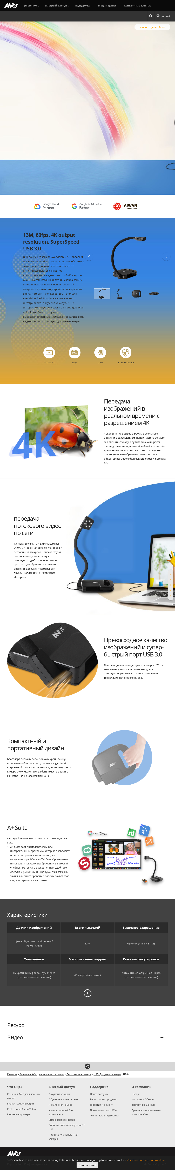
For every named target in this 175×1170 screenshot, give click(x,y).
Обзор (135, 1094)
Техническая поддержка (104, 1115)
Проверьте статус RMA (103, 1110)
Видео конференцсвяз (62, 1119)
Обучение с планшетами (63, 1099)
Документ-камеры (59, 1094)
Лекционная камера (60, 1104)
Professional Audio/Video (21, 1109)
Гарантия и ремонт (101, 1104)
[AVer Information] (11, 5)
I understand (87, 1165)
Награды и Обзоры (143, 1099)
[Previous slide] (89, 256)
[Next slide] (166, 256)
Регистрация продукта (103, 1099)
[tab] (170, 574)
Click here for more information (146, 1160)
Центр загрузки (99, 1094)
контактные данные (143, 1104)
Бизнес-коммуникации (20, 1103)
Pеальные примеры (19, 1114)
